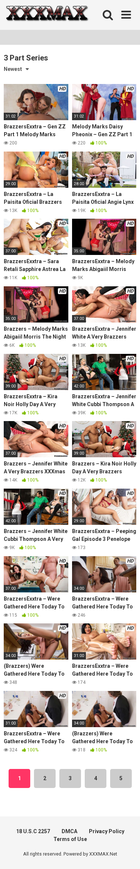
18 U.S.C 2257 (33, 831)
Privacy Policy (106, 831)
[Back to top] (126, 854)
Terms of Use (70, 839)
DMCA (69, 831)
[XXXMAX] (47, 15)
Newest (13, 69)
